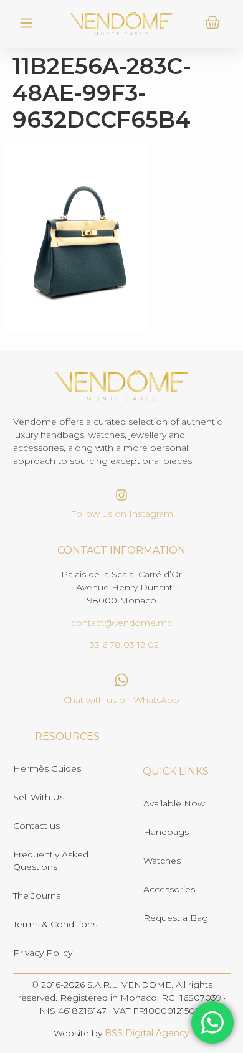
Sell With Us (38, 797)
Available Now (174, 803)
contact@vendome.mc (121, 622)
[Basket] (212, 22)
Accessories (169, 889)
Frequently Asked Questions (50, 860)
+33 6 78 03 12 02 (121, 644)
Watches (162, 860)
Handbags (166, 832)
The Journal (38, 895)
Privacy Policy (42, 952)
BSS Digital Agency (147, 1033)
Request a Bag (175, 917)
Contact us (36, 825)
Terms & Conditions (55, 924)
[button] (26, 24)
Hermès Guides (47, 768)
